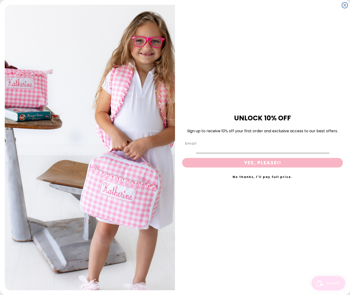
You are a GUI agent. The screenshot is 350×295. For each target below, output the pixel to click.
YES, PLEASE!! (262, 162)
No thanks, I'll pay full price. (262, 177)
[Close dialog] (345, 5)
